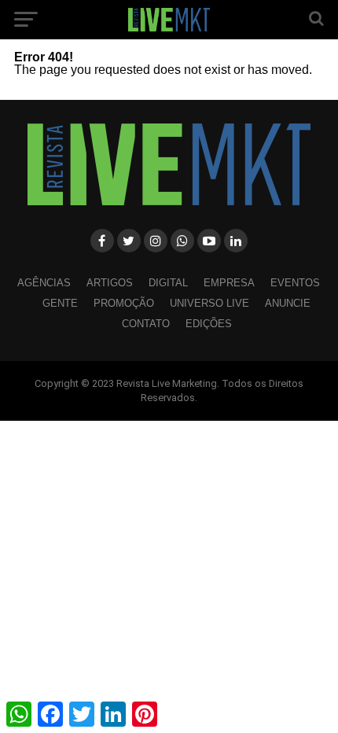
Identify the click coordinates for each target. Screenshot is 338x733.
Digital (168, 283)
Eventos (295, 283)
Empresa (229, 283)
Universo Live (209, 303)
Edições (209, 324)
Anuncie (287, 303)
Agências (44, 283)
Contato (146, 324)
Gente (60, 303)
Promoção (124, 303)
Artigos (109, 283)
